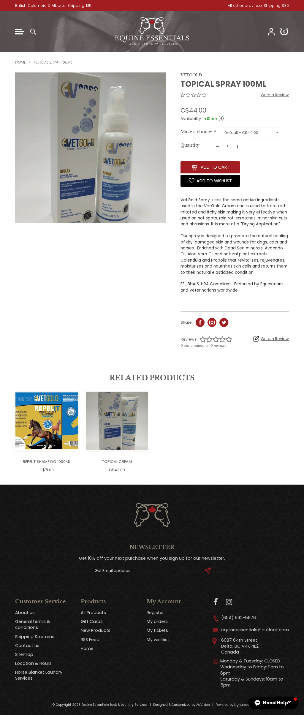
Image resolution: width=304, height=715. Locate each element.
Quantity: (190, 145)
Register (155, 613)
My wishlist (158, 640)
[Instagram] (229, 602)
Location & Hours (33, 663)
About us (25, 613)
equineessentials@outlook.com (255, 630)
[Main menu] (19, 31)
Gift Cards (92, 621)
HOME (20, 62)
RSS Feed (90, 640)
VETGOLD (191, 74)
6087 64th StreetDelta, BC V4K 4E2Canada (240, 646)
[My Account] (271, 31)
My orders (157, 621)
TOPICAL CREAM (117, 461)
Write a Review (275, 94)
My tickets (157, 630)
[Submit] (207, 571)
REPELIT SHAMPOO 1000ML (46, 461)
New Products (95, 630)
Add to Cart (215, 167)
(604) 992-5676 (238, 618)
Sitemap (24, 654)
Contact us (27, 645)
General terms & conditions (32, 624)
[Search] (32, 31)
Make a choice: (198, 132)
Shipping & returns (34, 637)
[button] (273, 703)
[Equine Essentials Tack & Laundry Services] (152, 45)
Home (87, 648)
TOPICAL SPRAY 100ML (52, 62)
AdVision (203, 705)
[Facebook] (216, 602)
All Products (93, 613)
